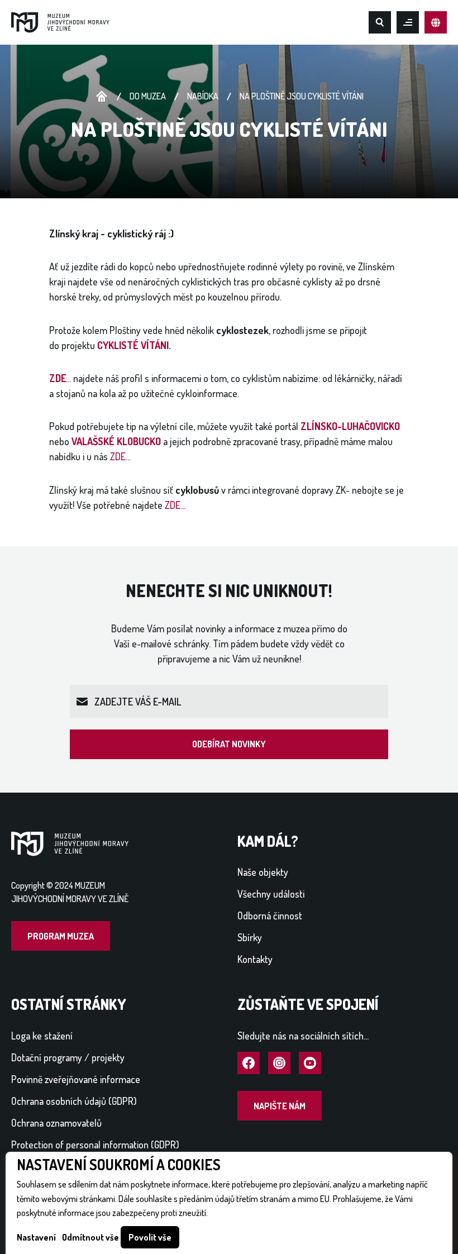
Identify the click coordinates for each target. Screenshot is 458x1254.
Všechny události (270, 894)
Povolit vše (149, 1237)
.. (59, 378)
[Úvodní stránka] (60, 21)
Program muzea (60, 936)
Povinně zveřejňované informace (75, 1079)
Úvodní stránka (101, 96)
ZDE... (120, 456)
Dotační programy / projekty (68, 1057)
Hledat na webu (380, 22)
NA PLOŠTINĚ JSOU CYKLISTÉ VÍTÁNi (302, 96)
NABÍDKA (202, 96)
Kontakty (255, 959)
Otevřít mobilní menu (408, 22)
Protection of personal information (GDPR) (95, 1144)
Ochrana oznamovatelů (56, 1123)
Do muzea (148, 96)
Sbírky (249, 937)
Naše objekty (262, 872)
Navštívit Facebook (248, 1063)
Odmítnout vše (90, 1237)
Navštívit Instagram (279, 1063)
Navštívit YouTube (310, 1063)
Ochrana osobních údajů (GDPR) (74, 1101)
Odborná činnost (269, 915)
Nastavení (36, 1237)
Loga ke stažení (42, 1035)
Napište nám (280, 1106)
